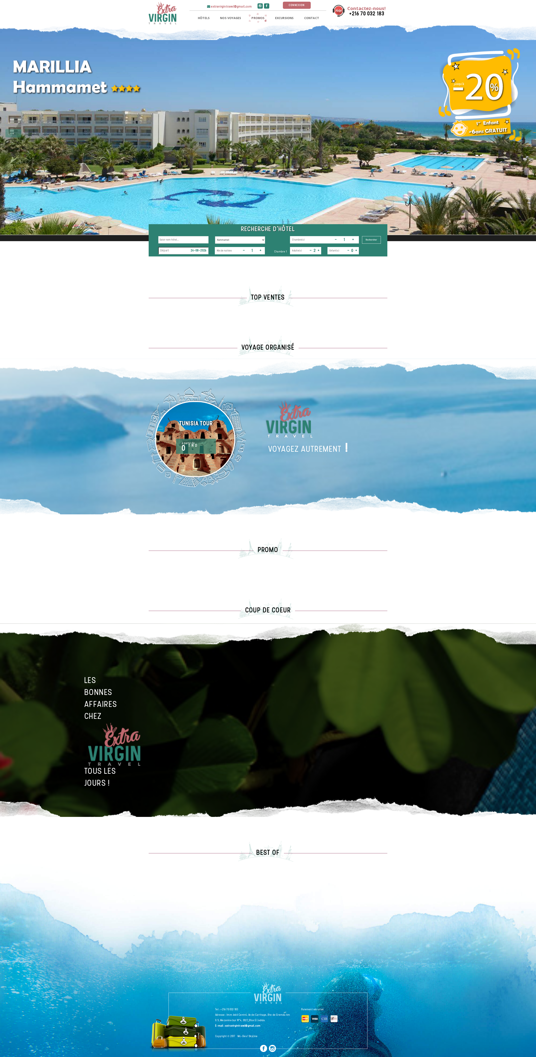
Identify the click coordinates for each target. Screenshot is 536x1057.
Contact (311, 18)
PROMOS (257, 18)
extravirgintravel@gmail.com (231, 6)
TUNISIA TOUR (196, 424)
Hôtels (204, 18)
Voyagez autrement (305, 449)
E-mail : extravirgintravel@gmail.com (237, 1026)
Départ (164, 250)
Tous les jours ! (100, 777)
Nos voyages (230, 18)
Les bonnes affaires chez (100, 699)
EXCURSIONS (284, 18)
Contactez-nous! (366, 8)
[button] (13, 133)
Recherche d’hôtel (268, 229)
